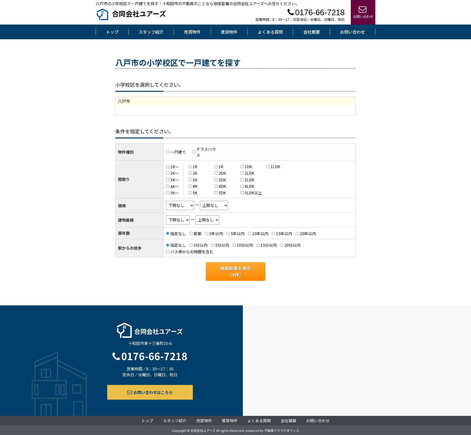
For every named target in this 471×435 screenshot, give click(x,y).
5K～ (174, 193)
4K (195, 186)
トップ (112, 32)
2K (195, 173)
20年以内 (308, 233)
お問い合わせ (352, 32)
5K (195, 193)
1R (195, 166)
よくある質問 (270, 32)
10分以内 (245, 245)
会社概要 (311, 32)
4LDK (249, 186)
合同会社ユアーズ (139, 13)
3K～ (174, 180)
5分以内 (222, 245)
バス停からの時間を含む (191, 252)
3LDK (249, 180)
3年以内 (216, 233)
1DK (248, 166)
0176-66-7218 (154, 356)
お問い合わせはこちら (153, 392)
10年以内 (260, 233)
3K (195, 180)
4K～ (174, 186)
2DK (222, 173)
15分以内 (269, 245)
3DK (222, 180)
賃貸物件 (229, 32)
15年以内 (284, 233)
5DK (222, 193)
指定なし (178, 233)
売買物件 (192, 32)
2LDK (249, 173)
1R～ (174, 166)
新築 (197, 233)
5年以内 (238, 233)
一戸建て (178, 152)
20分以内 (292, 245)
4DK (222, 186)
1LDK (275, 166)
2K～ (174, 173)
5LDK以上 (253, 193)
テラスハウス (206, 152)
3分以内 (201, 245)
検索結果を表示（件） (235, 271)
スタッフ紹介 (151, 32)
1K (221, 166)
